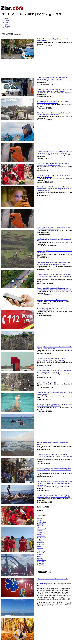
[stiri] (12, 9)
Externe (7, 22)
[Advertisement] (36, 73)
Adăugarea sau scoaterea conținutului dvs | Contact (53, 579)
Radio (38, 556)
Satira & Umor (41, 560)
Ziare (6, 27)
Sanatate (39, 558)
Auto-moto (40, 524)
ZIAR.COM (41, 584)
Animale (39, 518)
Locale (7, 20)
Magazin (7, 26)
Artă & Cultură (41, 522)
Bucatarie (40, 525)
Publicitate (40, 554)
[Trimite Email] (49, 572)
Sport (6, 24)
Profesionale (40, 553)
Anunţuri (39, 520)
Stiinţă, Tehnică (41, 563)
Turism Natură (41, 565)
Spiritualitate (40, 561)
